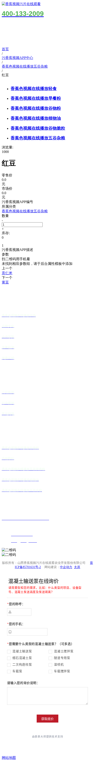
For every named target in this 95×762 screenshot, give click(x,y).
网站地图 (9, 758)
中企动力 (66, 567)
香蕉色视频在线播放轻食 (34, 88)
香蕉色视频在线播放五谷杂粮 (38, 138)
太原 (77, 567)
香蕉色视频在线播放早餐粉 (36, 98)
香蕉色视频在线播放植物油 (36, 118)
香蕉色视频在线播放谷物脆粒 (38, 128)
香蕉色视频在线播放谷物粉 (36, 108)
